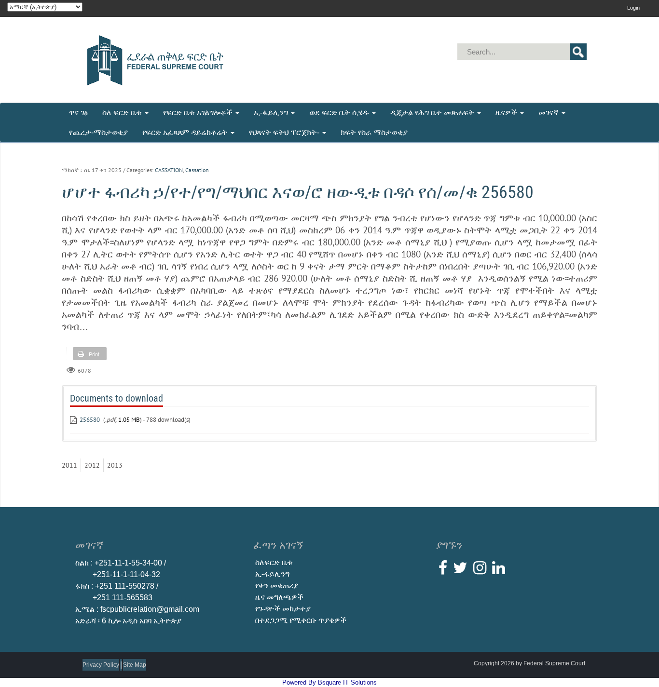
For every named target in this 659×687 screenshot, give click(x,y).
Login (633, 8)
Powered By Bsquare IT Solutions (329, 682)
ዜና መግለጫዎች (279, 597)
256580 (90, 420)
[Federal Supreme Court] (152, 59)
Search (578, 51)
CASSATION (169, 170)
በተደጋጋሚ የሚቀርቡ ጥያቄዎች (300, 620)
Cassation (197, 170)
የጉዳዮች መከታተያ (283, 609)
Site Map (134, 664)
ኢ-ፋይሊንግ (272, 574)
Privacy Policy (100, 664)
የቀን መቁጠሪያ (276, 585)
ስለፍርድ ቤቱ (274, 562)
